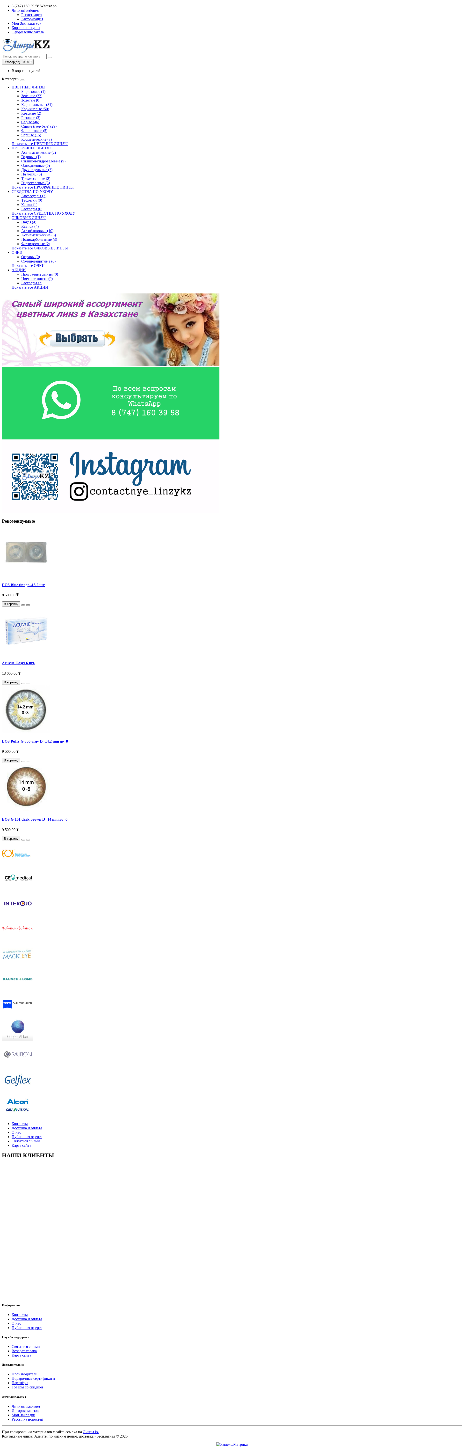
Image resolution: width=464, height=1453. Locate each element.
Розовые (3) (30, 118)
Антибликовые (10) (37, 231)
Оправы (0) (30, 257)
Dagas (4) (28, 222)
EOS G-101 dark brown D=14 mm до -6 (34, 819)
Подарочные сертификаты (33, 1378)
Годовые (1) (31, 157)
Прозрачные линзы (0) (39, 274)
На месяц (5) (31, 174)
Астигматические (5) (38, 235)
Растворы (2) (31, 283)
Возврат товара (24, 1351)
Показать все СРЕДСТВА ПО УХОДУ (43, 213)
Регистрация (31, 15)
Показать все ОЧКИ (28, 265)
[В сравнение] (28, 605)
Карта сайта (21, 1145)
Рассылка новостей (27, 1419)
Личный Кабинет (26, 1406)
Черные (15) (31, 135)
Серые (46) (30, 122)
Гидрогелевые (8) (35, 183)
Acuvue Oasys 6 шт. (18, 663)
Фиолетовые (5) (34, 131)
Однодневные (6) (35, 165)
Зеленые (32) (31, 96)
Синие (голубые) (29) (39, 126)
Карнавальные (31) (36, 104)
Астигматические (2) (38, 152)
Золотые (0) (30, 100)
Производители (24, 1374)
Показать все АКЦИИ (30, 287)
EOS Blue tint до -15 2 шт (23, 585)
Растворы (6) (31, 209)
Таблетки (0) (31, 200)
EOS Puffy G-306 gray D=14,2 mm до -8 (35, 741)
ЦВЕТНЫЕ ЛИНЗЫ (28, 87)
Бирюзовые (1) (33, 91)
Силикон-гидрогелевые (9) (43, 161)
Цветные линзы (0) (37, 279)
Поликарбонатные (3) (39, 239)
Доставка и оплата (27, 1128)
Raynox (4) (30, 226)
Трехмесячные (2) (35, 178)
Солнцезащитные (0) (38, 261)
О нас (16, 1132)
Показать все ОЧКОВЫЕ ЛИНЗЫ (40, 248)
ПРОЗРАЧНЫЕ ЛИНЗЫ (31, 148)
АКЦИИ (19, 270)
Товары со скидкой (27, 1387)
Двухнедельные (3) (36, 170)
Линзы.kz (91, 1432)
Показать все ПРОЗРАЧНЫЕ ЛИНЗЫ (43, 187)
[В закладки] (23, 605)
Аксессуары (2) (33, 196)
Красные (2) (31, 113)
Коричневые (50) (35, 109)
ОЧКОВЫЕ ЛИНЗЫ (29, 218)
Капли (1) (29, 205)
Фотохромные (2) (35, 244)
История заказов (25, 1411)
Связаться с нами (26, 1141)
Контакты (20, 1124)
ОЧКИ (17, 252)
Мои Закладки (23, 1415)
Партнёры (20, 1383)
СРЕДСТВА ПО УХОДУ (32, 192)
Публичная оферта (27, 1137)
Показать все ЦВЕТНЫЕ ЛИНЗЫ (40, 144)
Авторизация (32, 19)
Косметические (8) (36, 139)
